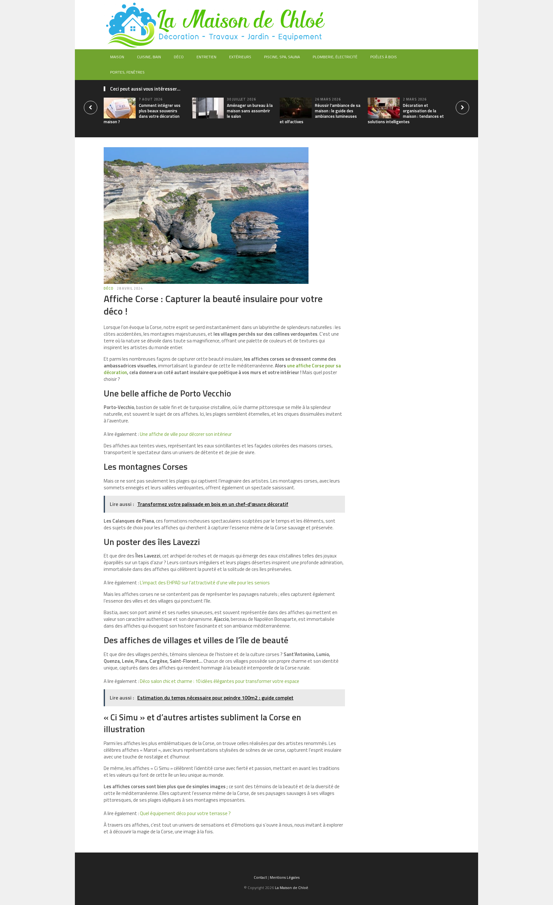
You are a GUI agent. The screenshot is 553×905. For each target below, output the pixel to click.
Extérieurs (240, 57)
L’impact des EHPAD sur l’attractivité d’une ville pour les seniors (205, 582)
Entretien (206, 57)
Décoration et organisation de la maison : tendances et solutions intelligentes (406, 113)
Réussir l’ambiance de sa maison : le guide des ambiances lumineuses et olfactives (320, 113)
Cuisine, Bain (149, 57)
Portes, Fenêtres (127, 72)
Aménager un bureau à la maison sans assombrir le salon (250, 110)
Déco (179, 57)
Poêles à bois (383, 57)
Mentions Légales (285, 877)
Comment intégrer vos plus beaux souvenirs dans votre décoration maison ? (142, 113)
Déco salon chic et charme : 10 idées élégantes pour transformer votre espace (219, 681)
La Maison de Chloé (291, 888)
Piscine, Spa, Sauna (282, 57)
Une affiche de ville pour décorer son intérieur (186, 434)
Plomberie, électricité (335, 57)
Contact (260, 877)
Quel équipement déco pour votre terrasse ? (185, 813)
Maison (117, 57)
